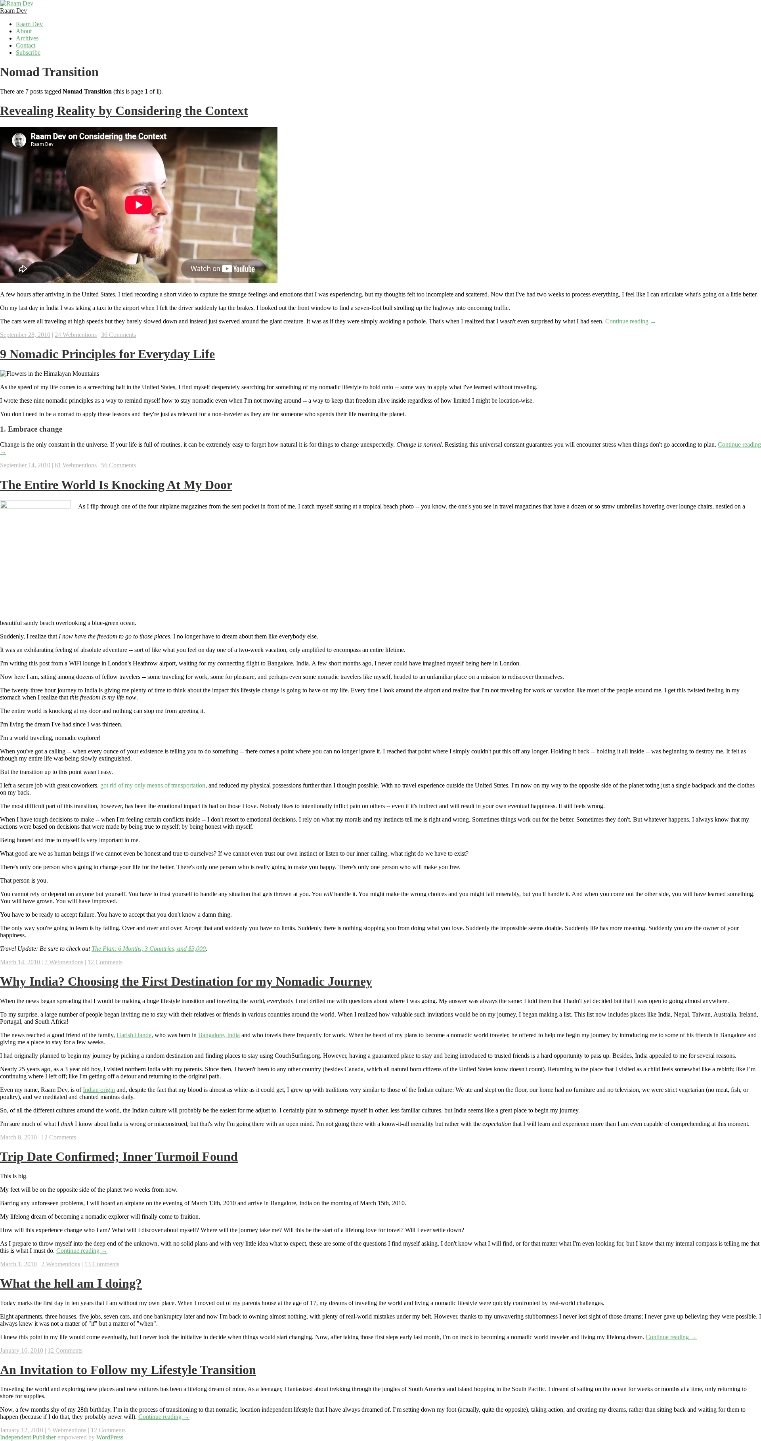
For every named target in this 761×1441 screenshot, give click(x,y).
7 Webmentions (63, 962)
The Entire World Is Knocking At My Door (116, 485)
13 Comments (101, 1264)
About (24, 31)
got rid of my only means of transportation (152, 785)
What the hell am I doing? (71, 1283)
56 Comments (118, 465)
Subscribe (28, 52)
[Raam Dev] (16, 3)
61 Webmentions (76, 465)
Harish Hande (134, 1035)
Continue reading (630, 321)
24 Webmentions (76, 334)
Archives (27, 38)
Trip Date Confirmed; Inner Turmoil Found (119, 1156)
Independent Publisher (28, 1437)
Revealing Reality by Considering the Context (124, 110)
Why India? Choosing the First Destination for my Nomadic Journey (186, 981)
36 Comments (118, 334)
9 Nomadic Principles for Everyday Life (107, 354)
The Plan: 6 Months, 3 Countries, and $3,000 (149, 948)
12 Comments (105, 962)
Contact (25, 45)
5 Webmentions (67, 1430)
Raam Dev (13, 10)
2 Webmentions (60, 1264)
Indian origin (99, 1089)
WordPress (109, 1437)
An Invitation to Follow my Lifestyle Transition (128, 1370)
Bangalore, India (219, 1035)
